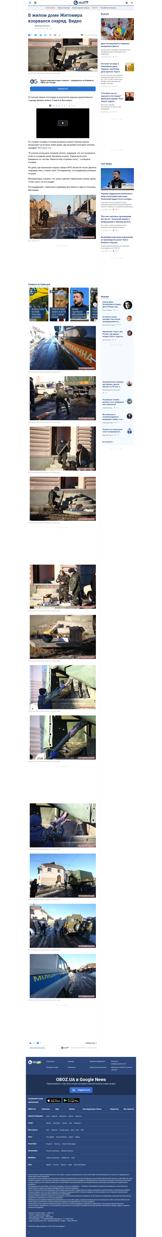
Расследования (89, 1109)
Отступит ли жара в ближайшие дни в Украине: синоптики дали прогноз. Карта (110, 68)
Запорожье (63, 1116)
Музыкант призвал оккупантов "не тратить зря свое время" (111, 107)
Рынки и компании (52, 1151)
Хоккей (64, 1123)
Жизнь (72, 1109)
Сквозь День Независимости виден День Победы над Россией (111, 304)
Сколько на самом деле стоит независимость (112, 430)
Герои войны (50, 8)
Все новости (129, 1109)
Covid (73, 1158)
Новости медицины (53, 1158)
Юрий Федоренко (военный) (111, 390)
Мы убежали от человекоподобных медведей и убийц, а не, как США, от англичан (112, 417)
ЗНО (77, 1130)
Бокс (70, 1123)
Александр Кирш (107, 423)
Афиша (48, 1165)
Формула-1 (77, 1123)
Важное (105, 14)
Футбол (48, 1123)
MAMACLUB (65, 1158)
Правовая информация (97, 1061)
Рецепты (49, 1144)
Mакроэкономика (67, 1151)
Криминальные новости (42, 26)
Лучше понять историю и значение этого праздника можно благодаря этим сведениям (115, 52)
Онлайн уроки (64, 1130)
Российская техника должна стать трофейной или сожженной (113, 402)
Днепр (71, 1116)
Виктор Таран (106, 340)
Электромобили (61, 1137)
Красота (63, 1165)
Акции (71, 1137)
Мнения (105, 296)
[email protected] (53, 1221)
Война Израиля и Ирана (80, 8)
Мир (57, 1109)
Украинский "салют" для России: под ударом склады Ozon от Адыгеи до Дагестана (112, 334)
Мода (70, 1165)
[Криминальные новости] (65, 1048)
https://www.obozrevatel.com (101, 1174)
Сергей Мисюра (107, 408)
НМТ (82, 1130)
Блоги (98, 1109)
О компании (50, 1061)
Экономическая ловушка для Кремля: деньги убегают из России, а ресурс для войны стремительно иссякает (112, 384)
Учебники (54, 1130)
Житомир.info (44, 148)
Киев (48, 1116)
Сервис (77, 1137)
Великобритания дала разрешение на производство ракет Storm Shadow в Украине (117, 240)
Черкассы (78, 1116)
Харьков (54, 1116)
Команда (71, 1061)
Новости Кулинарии (68, 1144)
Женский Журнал (80, 1165)
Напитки (57, 1144)
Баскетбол (56, 1123)
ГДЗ (47, 1130)
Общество (114, 1109)
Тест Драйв (50, 1137)
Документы (72, 1067)
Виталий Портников (108, 325)
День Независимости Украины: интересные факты (115, 44)
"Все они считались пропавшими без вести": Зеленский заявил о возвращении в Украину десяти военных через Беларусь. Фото (116, 219)
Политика (46, 1109)
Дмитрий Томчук (107, 435)
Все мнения (107, 442)
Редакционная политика (37, 1048)
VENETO (95, 8)
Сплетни (56, 1165)
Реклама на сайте (52, 1067)
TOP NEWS (106, 164)
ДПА (72, 1130)
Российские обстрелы (108, 8)
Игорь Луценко (107, 310)
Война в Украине (64, 8)
